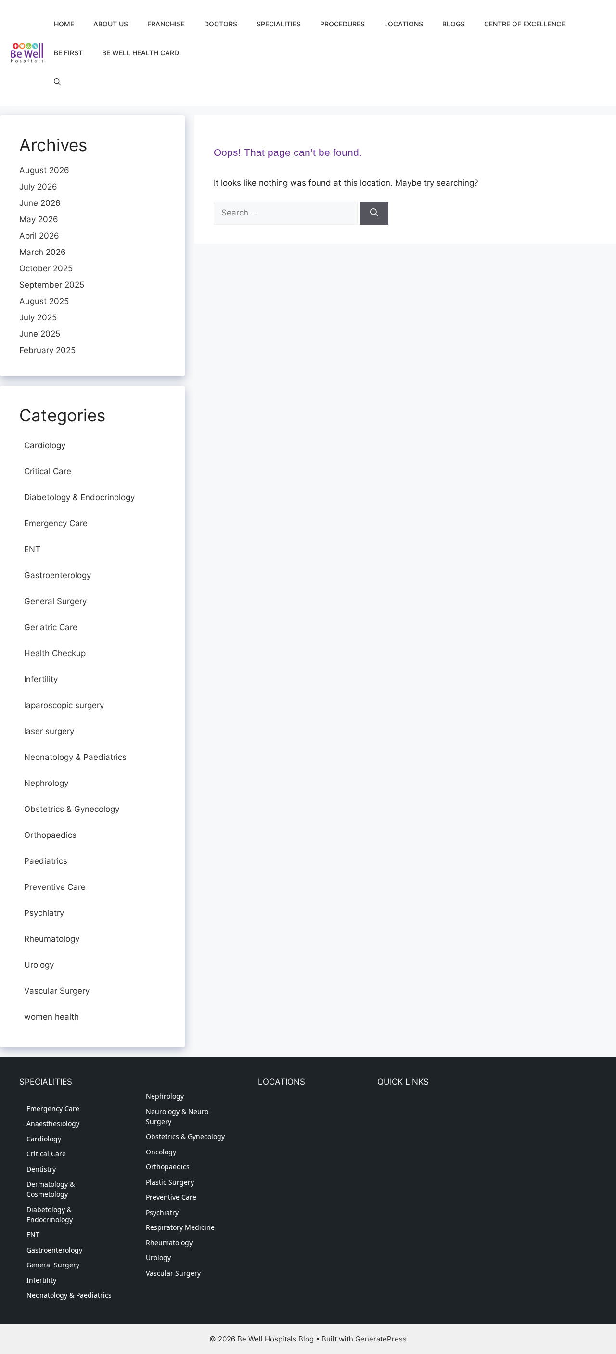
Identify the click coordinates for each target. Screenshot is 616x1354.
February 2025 (47, 350)
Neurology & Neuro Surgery (177, 1116)
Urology (39, 965)
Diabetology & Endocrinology (79, 497)
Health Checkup (55, 653)
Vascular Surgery (57, 991)
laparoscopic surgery (64, 705)
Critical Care (47, 471)
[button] (57, 81)
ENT (32, 549)
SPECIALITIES (279, 24)
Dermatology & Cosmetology (50, 1189)
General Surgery (55, 601)
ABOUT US (110, 24)
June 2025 (39, 334)
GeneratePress (381, 1338)
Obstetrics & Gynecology (71, 809)
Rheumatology (51, 939)
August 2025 (44, 301)
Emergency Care (56, 523)
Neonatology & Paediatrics (75, 757)
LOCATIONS (403, 24)
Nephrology (46, 783)
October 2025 (46, 268)
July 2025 (38, 317)
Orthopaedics (50, 835)
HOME (64, 24)
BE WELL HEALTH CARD (140, 53)
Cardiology (44, 445)
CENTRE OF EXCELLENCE (524, 24)
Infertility (41, 679)
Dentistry (41, 1169)
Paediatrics (45, 861)
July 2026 (38, 186)
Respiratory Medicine (180, 1227)
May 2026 (38, 219)
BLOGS (453, 24)
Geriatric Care (50, 627)
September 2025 (51, 285)
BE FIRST (68, 53)
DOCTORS (220, 24)
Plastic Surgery (170, 1182)
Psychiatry (44, 913)
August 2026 (44, 170)
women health (51, 1017)
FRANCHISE (166, 24)
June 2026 (40, 203)
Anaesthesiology (52, 1123)
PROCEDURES (342, 24)
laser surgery (49, 731)
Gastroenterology (57, 575)
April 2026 (39, 235)
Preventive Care (55, 887)
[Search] (374, 213)
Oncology (161, 1151)
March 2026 (42, 252)
